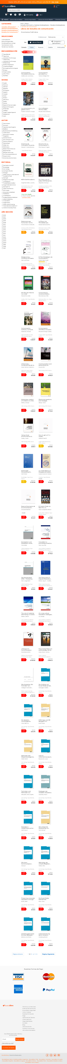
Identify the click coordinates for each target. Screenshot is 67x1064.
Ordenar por (42, 37)
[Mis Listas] (11, 15)
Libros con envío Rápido (45, 19)
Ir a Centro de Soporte (8, 1047)
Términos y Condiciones (29, 1006)
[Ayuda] (15, 15)
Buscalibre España (7, 1060)
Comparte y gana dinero (56, 42)
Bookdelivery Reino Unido (9, 1059)
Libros (26, 23)
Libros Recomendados (28, 1030)
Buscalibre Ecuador (57, 1059)
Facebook (47, 1055)
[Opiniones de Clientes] (20, 15)
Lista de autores (26, 1026)
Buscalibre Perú (41, 1060)
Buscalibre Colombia (45, 1059)
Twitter (54, 1055)
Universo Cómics (60, 19)
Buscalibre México (31, 1060)
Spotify (58, 1055)
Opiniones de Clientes (28, 1017)
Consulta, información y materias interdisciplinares (34, 25)
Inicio (21, 23)
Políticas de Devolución (29, 1008)
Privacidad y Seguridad (28, 1010)
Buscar (44, 10)
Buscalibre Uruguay (19, 1060)
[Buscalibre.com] (8, 6)
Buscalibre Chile (33, 1059)
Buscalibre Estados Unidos (54, 1060)
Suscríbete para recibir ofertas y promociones (13, 1034)
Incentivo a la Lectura (28, 1028)
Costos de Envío (26, 1019)
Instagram (51, 1055)
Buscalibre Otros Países (31, 1062)
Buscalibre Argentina (22, 1059)
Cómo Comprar (26, 1012)
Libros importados (30, 19)
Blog (23, 1024)
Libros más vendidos (16, 19)
